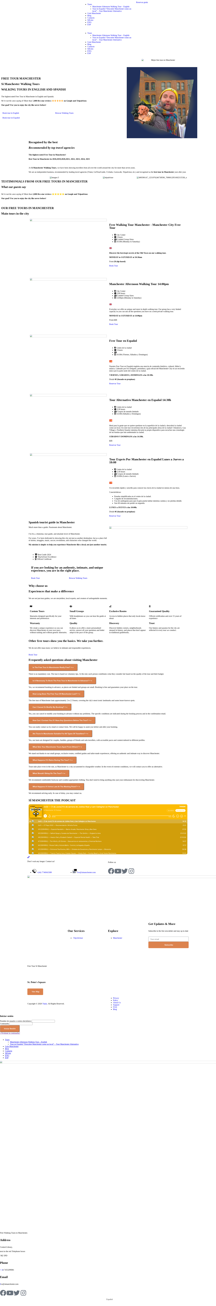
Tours (89, 4)
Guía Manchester (94, 13)
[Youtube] (118, 871)
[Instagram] (131, 871)
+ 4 (1, 1270)
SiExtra (90, 20)
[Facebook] (111, 871)
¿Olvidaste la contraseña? (10, 1033)
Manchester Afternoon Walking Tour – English (110, 6)
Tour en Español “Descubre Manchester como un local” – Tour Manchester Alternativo (111, 10)
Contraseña (4, 1024)
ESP (89, 24)
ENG (89, 22)
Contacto (90, 18)
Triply (44, 1004)
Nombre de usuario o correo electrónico (15, 1021)
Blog (89, 15)
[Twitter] (125, 871)
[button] (108, 29)
